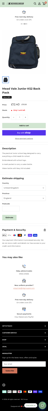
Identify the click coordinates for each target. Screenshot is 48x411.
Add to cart (24, 125)
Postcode (6, 204)
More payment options (24, 138)
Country (5, 183)
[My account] (39, 3)
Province (5, 193)
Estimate (9, 217)
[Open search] (35, 3)
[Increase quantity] (25, 117)
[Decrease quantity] (13, 117)
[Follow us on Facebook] (3, 385)
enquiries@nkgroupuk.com (24, 288)
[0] (44, 3)
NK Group (24, 399)
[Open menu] (3, 3)
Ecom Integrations (31, 406)
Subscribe (10, 371)
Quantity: (6, 117)
